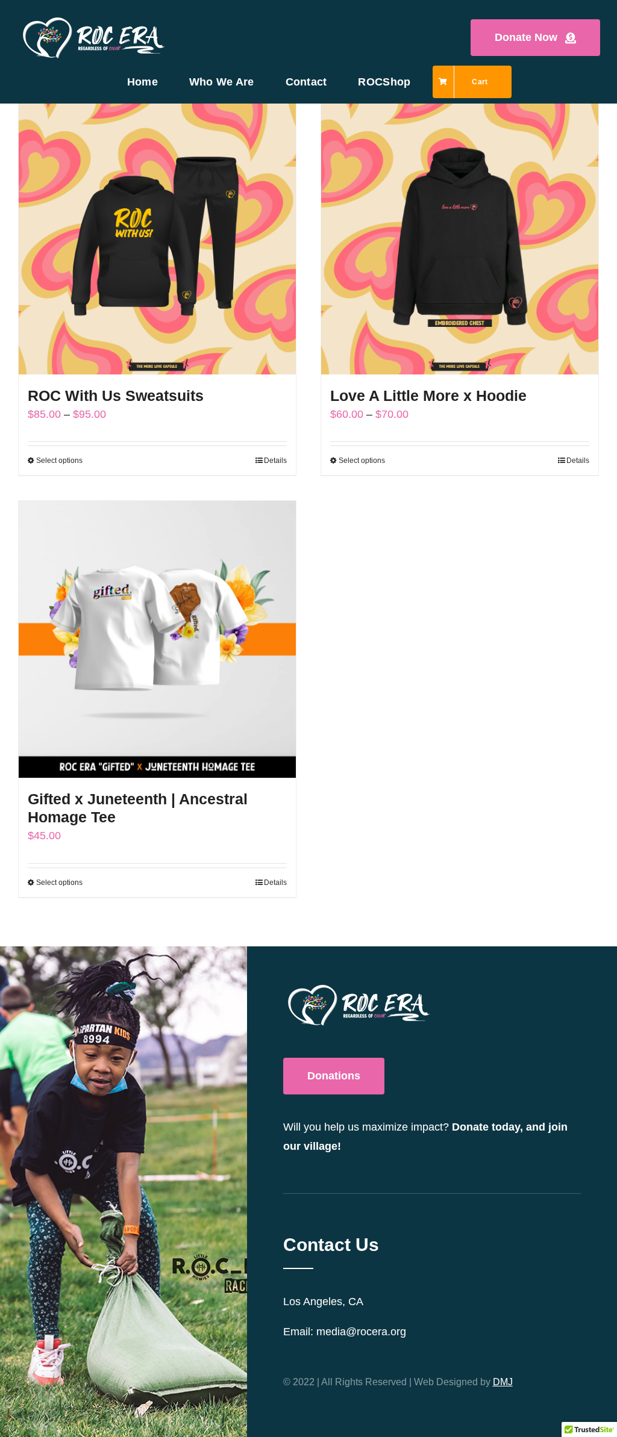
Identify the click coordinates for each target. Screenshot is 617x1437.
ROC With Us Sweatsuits (116, 395)
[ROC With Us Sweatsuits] (157, 236)
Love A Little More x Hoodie (428, 395)
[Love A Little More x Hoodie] (459, 236)
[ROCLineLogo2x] (94, 20)
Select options (59, 460)
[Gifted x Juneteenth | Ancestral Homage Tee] (157, 639)
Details (275, 460)
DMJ (503, 1382)
